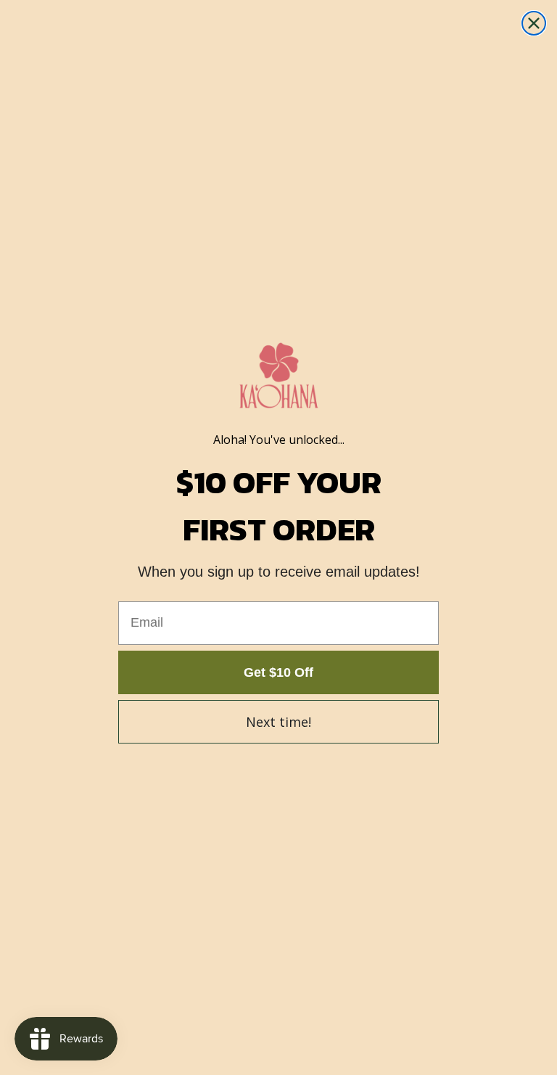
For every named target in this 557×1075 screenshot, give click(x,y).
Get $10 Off (278, 672)
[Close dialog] (533, 23)
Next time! (278, 721)
